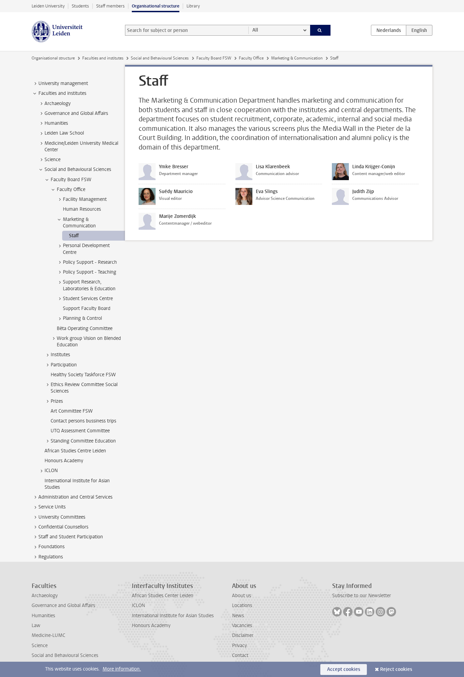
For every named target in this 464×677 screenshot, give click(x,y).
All (255, 30)
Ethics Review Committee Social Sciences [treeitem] (84, 387)
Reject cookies (396, 669)
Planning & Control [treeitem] (82, 318)
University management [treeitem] (63, 83)
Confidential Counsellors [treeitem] (63, 527)
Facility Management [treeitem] (85, 199)
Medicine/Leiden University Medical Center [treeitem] (81, 146)
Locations (242, 605)
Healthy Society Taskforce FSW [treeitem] (83, 374)
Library (193, 6)
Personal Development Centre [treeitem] (86, 248)
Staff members (110, 6)
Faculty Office (251, 58)
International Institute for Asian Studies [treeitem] (77, 484)
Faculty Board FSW (213, 58)
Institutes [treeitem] (60, 354)
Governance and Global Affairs (63, 605)
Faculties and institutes (102, 58)
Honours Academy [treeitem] (63, 460)
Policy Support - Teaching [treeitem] (89, 272)
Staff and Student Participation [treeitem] (70, 537)
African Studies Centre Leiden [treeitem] (75, 451)
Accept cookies (343, 669)
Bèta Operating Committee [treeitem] (84, 328)
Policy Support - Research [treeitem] (90, 262)
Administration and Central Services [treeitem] (75, 497)
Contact (240, 655)
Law (36, 625)
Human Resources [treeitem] (82, 209)
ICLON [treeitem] (51, 470)
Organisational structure (155, 6)
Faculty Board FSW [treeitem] (71, 179)
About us (241, 595)
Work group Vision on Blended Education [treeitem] (89, 341)
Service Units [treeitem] (52, 507)
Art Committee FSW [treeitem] (72, 411)
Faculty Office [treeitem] (71, 189)
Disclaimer (242, 635)
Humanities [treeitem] (56, 123)
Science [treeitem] (52, 159)
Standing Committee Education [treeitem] (83, 441)
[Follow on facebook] (348, 612)
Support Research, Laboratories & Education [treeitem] (89, 285)
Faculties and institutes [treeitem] (62, 93)
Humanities (43, 615)
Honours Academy (151, 625)
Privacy (239, 645)
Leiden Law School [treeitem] (64, 133)
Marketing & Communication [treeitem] (79, 222)
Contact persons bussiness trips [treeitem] (83, 421)
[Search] (320, 30)
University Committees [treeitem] (61, 517)
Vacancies (242, 625)
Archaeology (45, 595)
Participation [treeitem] (64, 365)
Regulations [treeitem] (50, 557)
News (238, 615)
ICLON (138, 605)
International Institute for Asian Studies (173, 615)
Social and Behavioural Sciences (160, 58)
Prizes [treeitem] (57, 401)
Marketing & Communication (297, 58)
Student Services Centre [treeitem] (88, 298)
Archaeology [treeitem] (57, 103)
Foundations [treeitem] (51, 546)
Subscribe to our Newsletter (361, 595)
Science (40, 645)
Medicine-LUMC (48, 635)
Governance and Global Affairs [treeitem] (76, 113)
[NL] (388, 30)
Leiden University (48, 6)
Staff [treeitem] (74, 235)
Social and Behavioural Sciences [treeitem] (77, 169)
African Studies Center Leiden (162, 595)
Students (80, 6)
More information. (122, 669)
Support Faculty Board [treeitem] (86, 308)
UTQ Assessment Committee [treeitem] (80, 431)
